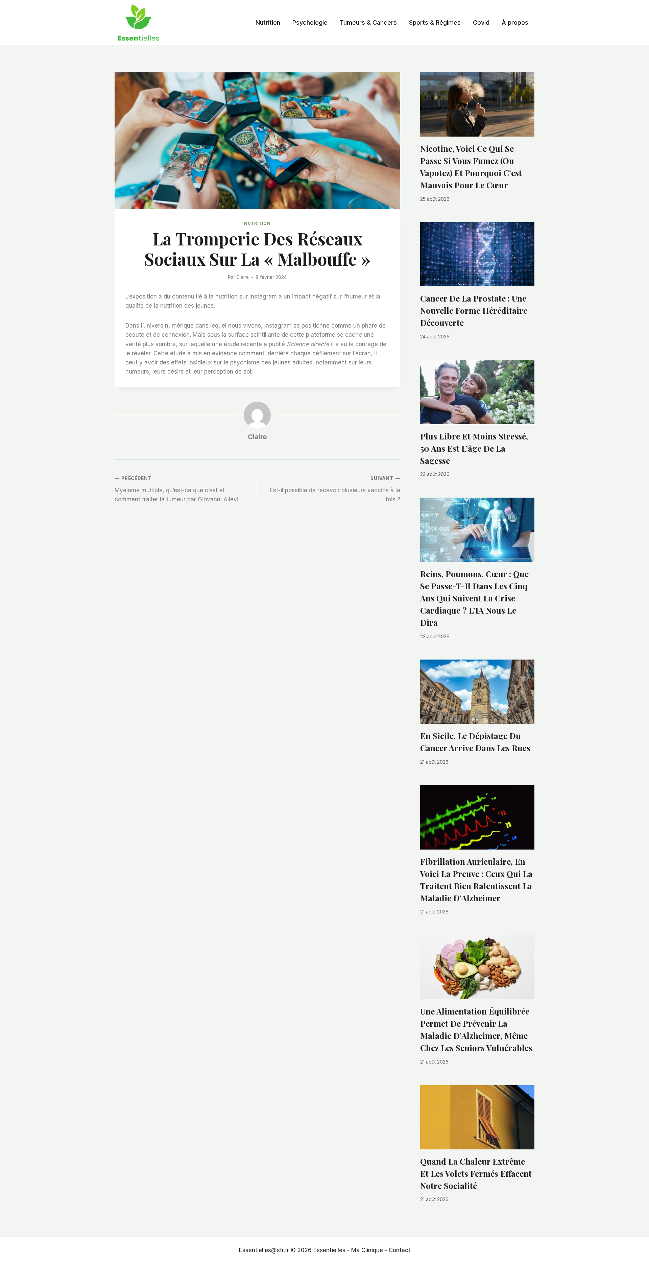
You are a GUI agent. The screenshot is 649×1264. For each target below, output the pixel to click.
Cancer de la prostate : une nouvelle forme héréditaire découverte (473, 310)
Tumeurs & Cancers (368, 22)
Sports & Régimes (435, 22)
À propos (515, 22)
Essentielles (329, 1250)
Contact (399, 1250)
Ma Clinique (367, 1250)
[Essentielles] (138, 22)
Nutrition (268, 22)
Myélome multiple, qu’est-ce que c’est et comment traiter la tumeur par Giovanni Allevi (176, 489)
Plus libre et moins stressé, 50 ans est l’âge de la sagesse (474, 448)
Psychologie (310, 22)
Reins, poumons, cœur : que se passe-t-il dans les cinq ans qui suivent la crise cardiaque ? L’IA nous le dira (474, 598)
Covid (481, 22)
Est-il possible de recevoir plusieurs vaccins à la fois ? (335, 489)
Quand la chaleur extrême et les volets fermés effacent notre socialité (476, 1173)
